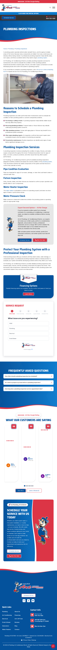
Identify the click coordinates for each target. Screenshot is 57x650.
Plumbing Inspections (21, 48)
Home (5, 48)
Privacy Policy (27, 640)
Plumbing (11, 48)
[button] (50, 7)
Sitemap (34, 640)
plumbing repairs (42, 57)
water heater (9, 190)
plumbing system (47, 161)
